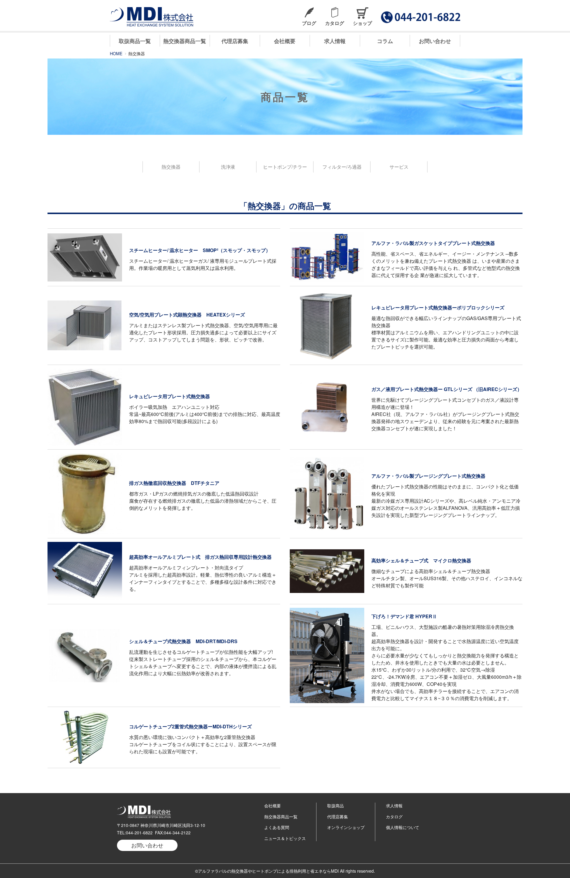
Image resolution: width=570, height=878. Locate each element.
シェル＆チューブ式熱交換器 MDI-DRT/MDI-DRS (183, 641)
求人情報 (335, 41)
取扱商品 (335, 806)
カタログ (334, 23)
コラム (385, 41)
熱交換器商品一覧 (184, 41)
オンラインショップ (346, 827)
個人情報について (402, 827)
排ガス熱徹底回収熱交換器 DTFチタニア (174, 483)
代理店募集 (234, 41)
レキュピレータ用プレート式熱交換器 (169, 396)
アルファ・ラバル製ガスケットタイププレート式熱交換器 (433, 243)
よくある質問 (276, 827)
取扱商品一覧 (135, 41)
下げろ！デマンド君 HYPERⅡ (404, 616)
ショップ (362, 23)
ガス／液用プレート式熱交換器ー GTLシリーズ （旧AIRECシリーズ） (446, 389)
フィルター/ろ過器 (342, 166)
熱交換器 (171, 166)
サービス (399, 166)
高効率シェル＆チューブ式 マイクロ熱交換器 (421, 560)
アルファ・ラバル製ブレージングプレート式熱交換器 (428, 475)
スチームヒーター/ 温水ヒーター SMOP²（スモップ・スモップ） (199, 250)
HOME (116, 53)
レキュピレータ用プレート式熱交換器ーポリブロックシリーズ (437, 307)
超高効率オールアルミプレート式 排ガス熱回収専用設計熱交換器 (200, 556)
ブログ (309, 23)
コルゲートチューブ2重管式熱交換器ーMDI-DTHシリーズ (190, 726)
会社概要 (284, 41)
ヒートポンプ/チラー (285, 166)
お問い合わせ (435, 41)
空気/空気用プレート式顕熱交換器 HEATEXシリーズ (187, 314)
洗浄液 (228, 166)
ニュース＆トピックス (285, 838)
